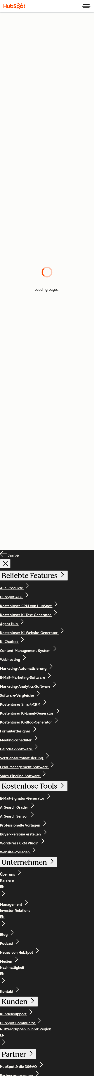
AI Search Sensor (14, 816)
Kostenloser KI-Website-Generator (29, 633)
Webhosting (10, 660)
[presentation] (5, 563)
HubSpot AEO (11, 597)
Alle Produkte (12, 588)
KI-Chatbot (9, 642)
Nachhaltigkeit (12, 971)
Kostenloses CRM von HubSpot (26, 606)
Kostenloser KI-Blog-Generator (26, 722)
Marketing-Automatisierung (23, 669)
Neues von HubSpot (17, 953)
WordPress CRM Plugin (19, 843)
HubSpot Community (18, 1023)
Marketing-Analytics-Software (25, 686)
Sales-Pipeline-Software (20, 776)
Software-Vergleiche (17, 695)
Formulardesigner (15, 731)
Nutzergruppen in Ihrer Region (25, 1032)
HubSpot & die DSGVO (19, 1067)
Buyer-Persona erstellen (21, 834)
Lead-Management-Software (24, 767)
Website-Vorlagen (15, 852)
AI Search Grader (14, 807)
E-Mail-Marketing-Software (23, 678)
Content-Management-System (25, 651)
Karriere (7, 883)
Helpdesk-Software (16, 749)
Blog (4, 935)
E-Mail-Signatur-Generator (22, 798)
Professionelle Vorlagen (20, 825)
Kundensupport (13, 1014)
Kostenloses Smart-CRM (20, 704)
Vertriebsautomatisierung (22, 758)
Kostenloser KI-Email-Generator (27, 713)
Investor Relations (15, 914)
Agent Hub (9, 624)
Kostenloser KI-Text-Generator (26, 615)
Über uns (8, 874)
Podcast (7, 944)
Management (11, 904)
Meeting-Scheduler (16, 740)
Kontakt (7, 992)
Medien (6, 961)
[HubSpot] (14, 6)
